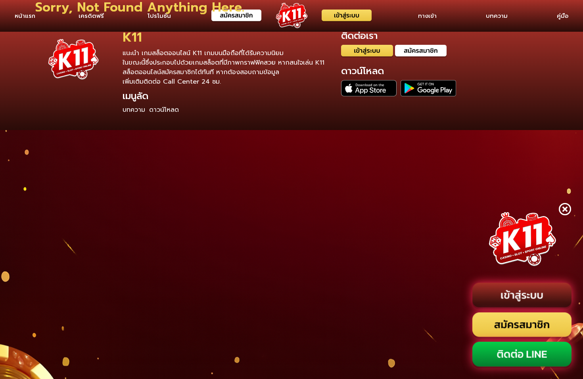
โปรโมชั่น (159, 15)
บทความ (497, 15)
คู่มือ (562, 15)
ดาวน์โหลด (164, 110)
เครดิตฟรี (91, 15)
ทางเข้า (427, 15)
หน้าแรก (25, 15)
